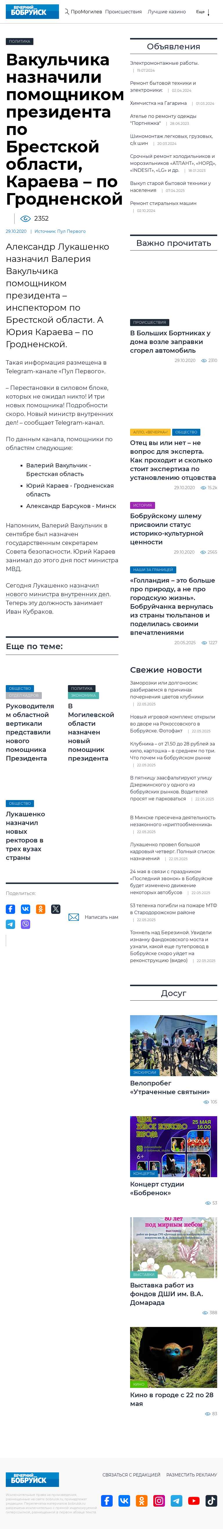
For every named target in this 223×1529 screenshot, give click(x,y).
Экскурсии (144, 1072)
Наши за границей (153, 570)
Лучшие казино (167, 12)
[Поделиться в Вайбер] (25, 924)
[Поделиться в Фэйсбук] (10, 909)
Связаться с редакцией (131, 1475)
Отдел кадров (24, 695)
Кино (138, 1384)
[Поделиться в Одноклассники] (40, 909)
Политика (19, 41)
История (142, 505)
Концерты (144, 1173)
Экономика (83, 695)
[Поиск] (66, 11)
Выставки (143, 1274)
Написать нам (101, 917)
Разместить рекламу (191, 1475)
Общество (20, 688)
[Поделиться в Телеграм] (10, 924)
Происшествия (123, 12)
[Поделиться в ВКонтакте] (25, 909)
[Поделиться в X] (55, 909)
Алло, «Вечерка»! (150, 432)
